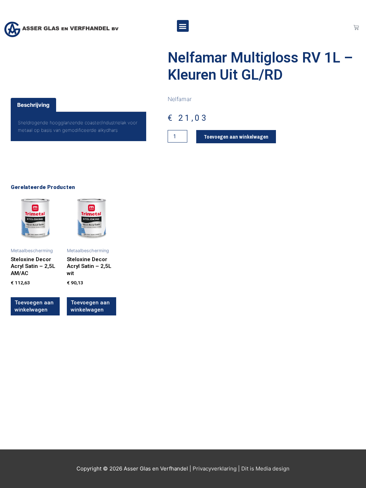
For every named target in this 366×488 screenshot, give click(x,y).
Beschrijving (33, 104)
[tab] (33, 105)
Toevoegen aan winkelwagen (236, 136)
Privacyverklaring (215, 468)
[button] (183, 26)
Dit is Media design (265, 468)
